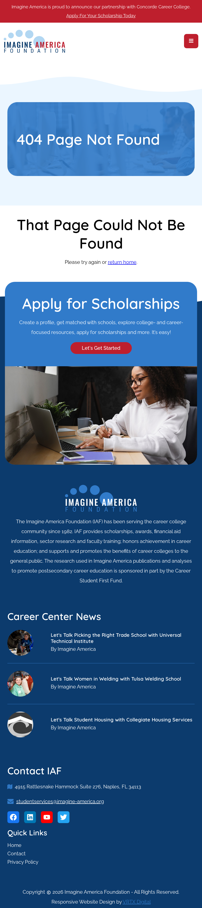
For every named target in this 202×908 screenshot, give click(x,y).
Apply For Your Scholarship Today (101, 15)
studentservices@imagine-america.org (60, 801)
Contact (16, 854)
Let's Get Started (101, 348)
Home (14, 845)
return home (122, 262)
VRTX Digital (137, 902)
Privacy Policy (22, 862)
